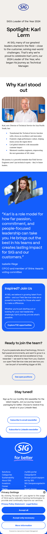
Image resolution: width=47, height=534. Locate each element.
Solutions (6, 472)
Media (4, 489)
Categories (7, 475)
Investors (6, 483)
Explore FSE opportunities (20, 325)
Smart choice (30, 489)
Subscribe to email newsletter (23, 420)
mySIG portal (30, 472)
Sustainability (8, 477)
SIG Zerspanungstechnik (34, 484)
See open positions (23, 377)
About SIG (6, 480)
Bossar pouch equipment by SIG (34, 479)
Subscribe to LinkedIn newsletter (23, 429)
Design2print (30, 475)
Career (5, 486)
